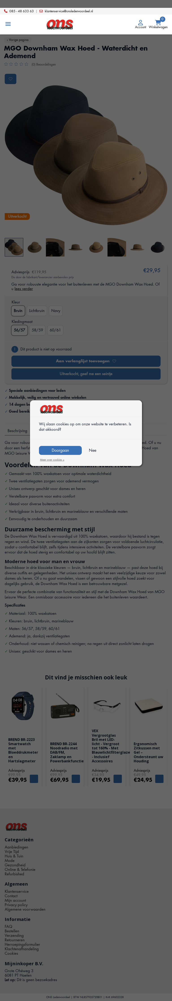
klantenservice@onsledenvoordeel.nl (69, 11)
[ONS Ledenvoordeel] (86, 24)
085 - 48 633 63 (21, 11)
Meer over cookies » (52, 459)
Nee (92, 450)
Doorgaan (60, 450)
